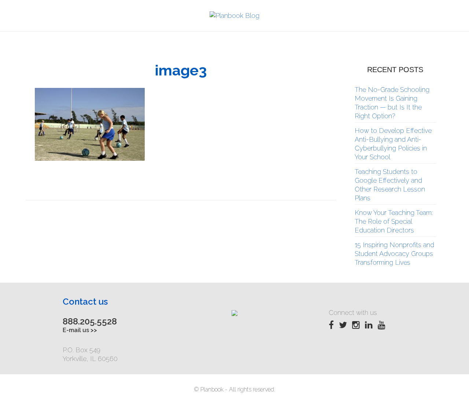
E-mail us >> (80, 330)
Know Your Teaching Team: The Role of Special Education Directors (394, 221)
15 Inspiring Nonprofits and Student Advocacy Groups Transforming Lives (394, 253)
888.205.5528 (90, 321)
